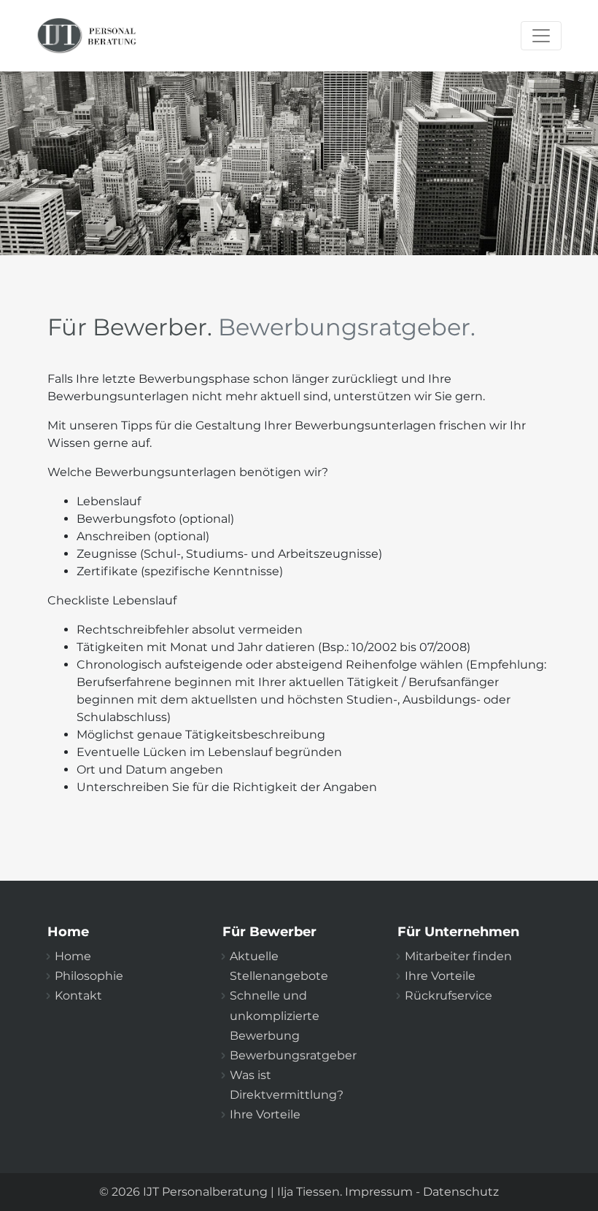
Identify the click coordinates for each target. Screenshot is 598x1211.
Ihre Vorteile (265, 1114)
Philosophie (89, 976)
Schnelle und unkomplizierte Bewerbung (274, 1015)
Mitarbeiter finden (458, 956)
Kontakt (78, 995)
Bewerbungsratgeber (293, 1055)
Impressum (379, 1192)
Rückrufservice (448, 995)
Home (73, 956)
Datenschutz (461, 1192)
